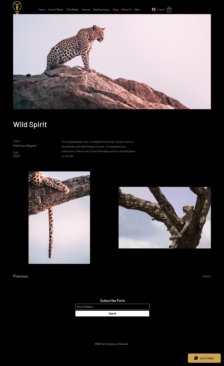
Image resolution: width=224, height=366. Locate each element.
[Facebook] (107, 333)
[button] (169, 9)
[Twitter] (112, 333)
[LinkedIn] (117, 333)
